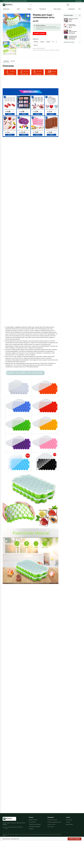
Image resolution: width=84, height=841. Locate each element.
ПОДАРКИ (31, 828)
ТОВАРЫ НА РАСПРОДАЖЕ (35, 824)
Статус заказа (50, 826)
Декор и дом (6, 8)
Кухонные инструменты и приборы (52, 50)
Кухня (18, 8)
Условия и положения (52, 819)
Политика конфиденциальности (54, 822)
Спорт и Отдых (57, 8)
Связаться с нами (51, 824)
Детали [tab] (13, 61)
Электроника (71, 8)
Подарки (29, 8)
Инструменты (43, 8)
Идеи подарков (69, 824)
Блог (80, 8)
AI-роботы (68, 822)
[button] (28, 16)
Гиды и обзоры (78, 1)
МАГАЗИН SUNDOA (33, 819)
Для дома (40, 50)
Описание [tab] (6, 61)
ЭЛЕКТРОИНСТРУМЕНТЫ (34, 826)
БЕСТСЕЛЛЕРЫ (32, 822)
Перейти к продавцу (39, 33)
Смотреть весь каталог (69, 42)
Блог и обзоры (69, 819)
